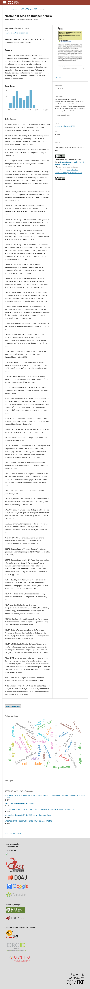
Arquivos (14, 9)
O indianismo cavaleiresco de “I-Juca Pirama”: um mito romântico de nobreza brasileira (39, 809)
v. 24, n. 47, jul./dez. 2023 (29, 9)
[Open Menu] (4, 2)
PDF (59, 77)
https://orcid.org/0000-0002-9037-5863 (16, 33)
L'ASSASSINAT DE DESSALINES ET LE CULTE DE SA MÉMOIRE (28, 821)
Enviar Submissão (13, 706)
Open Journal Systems (13, 833)
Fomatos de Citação (63, 115)
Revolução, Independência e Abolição (19, 803)
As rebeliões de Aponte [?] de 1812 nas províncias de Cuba (28, 815)
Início (6, 9)
